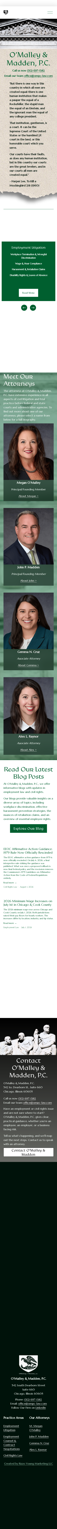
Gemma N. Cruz (39, 1443)
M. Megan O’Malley (35, 1428)
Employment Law (11, 927)
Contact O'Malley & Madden (28, 1152)
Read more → (10, 882)
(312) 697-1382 (27, 1098)
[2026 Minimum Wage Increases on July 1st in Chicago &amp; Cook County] (28, 894)
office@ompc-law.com (37, 1102)
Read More (28, 292)
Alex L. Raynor (38, 1449)
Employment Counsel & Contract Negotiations (11, 1443)
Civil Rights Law (10, 887)
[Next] (33, 307)
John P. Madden (39, 1436)
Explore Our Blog (28, 828)
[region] (28, 276)
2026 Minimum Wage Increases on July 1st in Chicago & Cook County (27, 903)
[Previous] (24, 307)
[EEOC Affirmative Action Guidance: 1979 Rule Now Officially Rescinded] (28, 842)
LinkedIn (41, 1407)
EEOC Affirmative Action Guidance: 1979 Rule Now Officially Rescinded (27, 851)
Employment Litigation (11, 1428)
